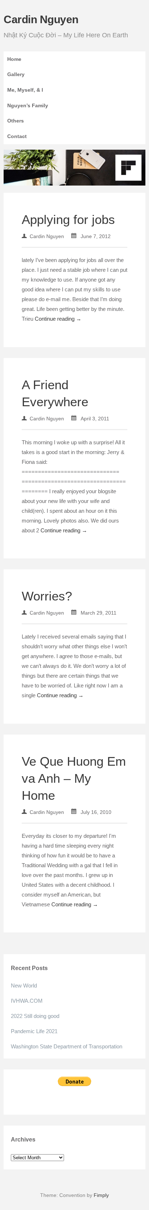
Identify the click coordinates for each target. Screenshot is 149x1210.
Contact (17, 136)
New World (24, 985)
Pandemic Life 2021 (34, 1031)
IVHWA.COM (27, 1001)
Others (15, 121)
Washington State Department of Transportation (66, 1046)
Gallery (16, 74)
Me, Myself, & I (25, 90)
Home (14, 59)
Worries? (47, 596)
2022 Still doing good (35, 1016)
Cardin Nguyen (41, 19)
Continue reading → (58, 319)
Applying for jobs (68, 219)
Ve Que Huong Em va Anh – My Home (74, 778)
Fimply (101, 1195)
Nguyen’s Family (27, 105)
